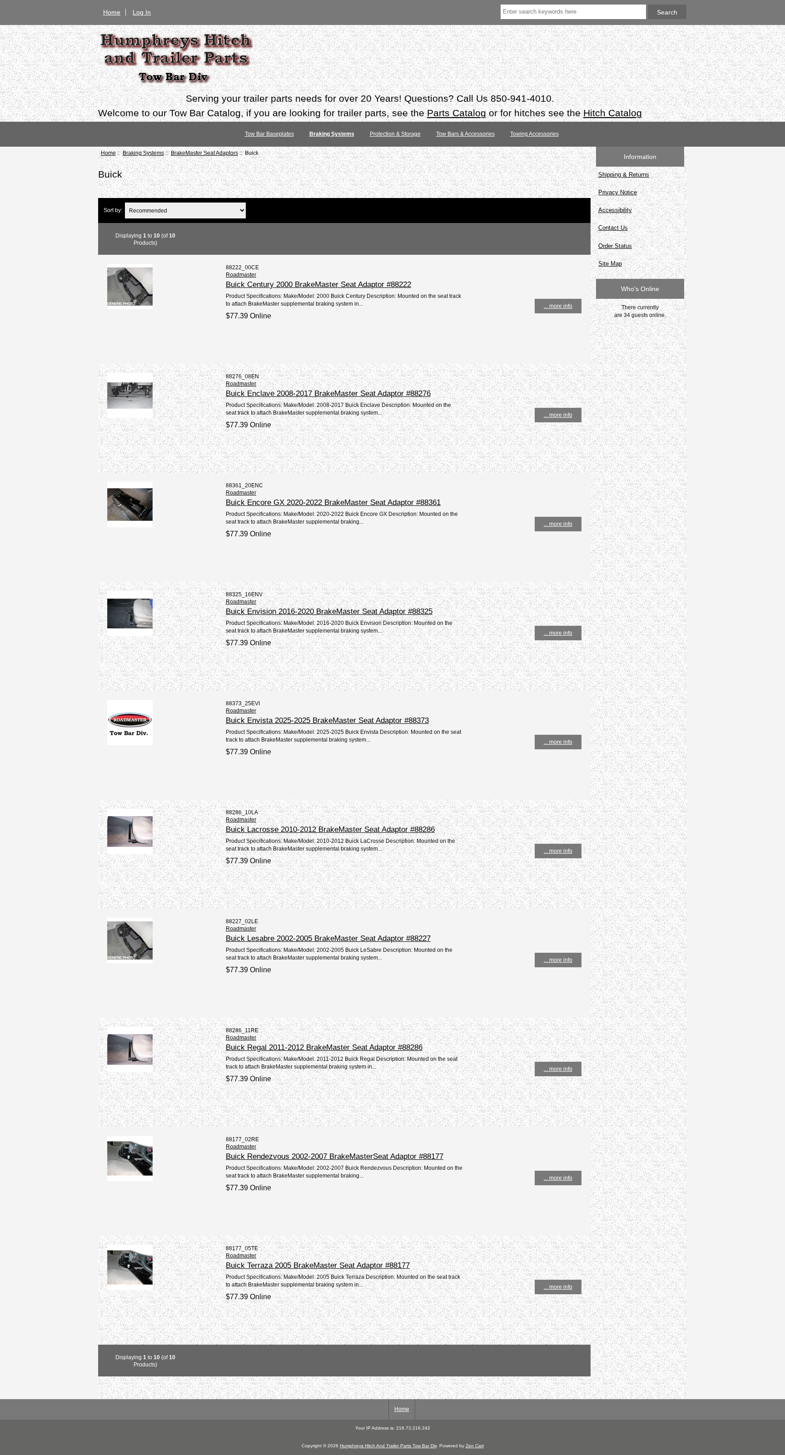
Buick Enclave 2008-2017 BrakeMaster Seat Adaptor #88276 (328, 393)
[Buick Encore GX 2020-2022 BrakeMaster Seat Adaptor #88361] (130, 525)
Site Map (610, 263)
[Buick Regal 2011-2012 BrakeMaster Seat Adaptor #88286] (130, 1070)
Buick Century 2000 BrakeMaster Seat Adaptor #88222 (318, 284)
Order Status (615, 245)
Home (111, 12)
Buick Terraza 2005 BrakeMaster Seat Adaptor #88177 (318, 1265)
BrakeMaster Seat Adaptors (204, 153)
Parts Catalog (456, 113)
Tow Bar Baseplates (269, 134)
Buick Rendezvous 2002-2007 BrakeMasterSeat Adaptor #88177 (334, 1156)
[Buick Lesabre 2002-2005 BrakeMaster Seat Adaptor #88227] (130, 961)
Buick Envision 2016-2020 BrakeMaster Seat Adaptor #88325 (329, 611)
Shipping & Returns (623, 174)
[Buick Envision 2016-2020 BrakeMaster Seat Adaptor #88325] (130, 634)
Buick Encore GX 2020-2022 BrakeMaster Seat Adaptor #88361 (333, 502)
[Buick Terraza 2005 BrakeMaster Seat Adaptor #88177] (130, 1288)
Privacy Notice (617, 192)
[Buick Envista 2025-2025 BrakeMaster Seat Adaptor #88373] (130, 743)
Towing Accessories (534, 134)
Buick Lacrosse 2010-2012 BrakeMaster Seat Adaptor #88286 (330, 829)
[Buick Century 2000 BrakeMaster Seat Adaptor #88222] (130, 307)
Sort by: (113, 210)
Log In (142, 12)
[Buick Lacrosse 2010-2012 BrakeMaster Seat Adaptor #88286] (130, 852)
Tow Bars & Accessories (465, 134)
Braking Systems (143, 153)
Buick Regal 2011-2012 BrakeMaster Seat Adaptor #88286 (324, 1047)
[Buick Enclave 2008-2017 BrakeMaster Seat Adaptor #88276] (130, 416)
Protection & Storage (395, 134)
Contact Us (613, 227)
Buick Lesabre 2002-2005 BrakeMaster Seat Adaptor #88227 (328, 938)
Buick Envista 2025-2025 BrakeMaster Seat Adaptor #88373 (327, 720)
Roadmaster (241, 274)
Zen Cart (475, 1445)
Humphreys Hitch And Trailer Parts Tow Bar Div (388, 1445)
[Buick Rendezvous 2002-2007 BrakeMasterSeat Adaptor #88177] (130, 1179)
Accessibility (615, 210)
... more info (558, 306)
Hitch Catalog (612, 113)
